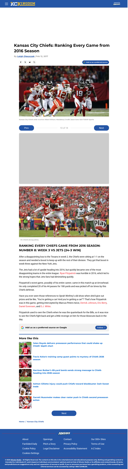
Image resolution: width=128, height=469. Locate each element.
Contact (68, 439)
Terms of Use (97, 444)
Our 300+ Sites (98, 439)
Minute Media (16, 460)
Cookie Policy (29, 448)
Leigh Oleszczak (25, 56)
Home (21, 421)
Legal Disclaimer (51, 448)
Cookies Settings (30, 453)
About (25, 439)
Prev (26, 128)
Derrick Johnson (88, 303)
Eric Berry (102, 303)
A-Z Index (96, 448)
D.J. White (45, 306)
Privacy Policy (70, 444)
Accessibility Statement (75, 448)
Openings (47, 439)
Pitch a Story (49, 444)
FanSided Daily (29, 444)
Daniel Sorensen (27, 306)
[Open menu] (6, 3)
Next (101, 128)
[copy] (34, 62)
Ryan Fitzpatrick (68, 273)
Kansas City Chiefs (35, 421)
